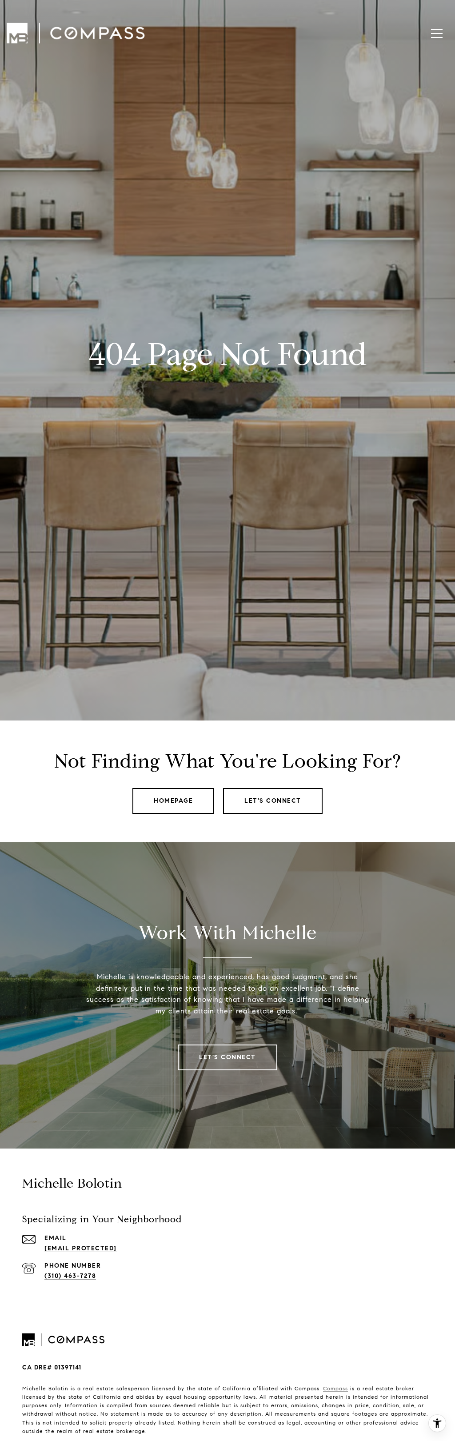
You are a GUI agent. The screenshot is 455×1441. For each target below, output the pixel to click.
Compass (335, 1388)
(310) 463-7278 (70, 1276)
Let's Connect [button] (272, 801)
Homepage (173, 801)
